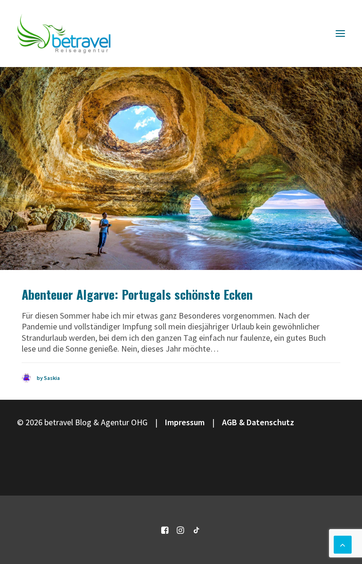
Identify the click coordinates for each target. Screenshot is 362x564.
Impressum (185, 422)
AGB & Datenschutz (258, 422)
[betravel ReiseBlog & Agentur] (64, 33)
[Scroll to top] (343, 543)
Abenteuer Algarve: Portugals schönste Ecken (137, 294)
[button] (340, 33)
